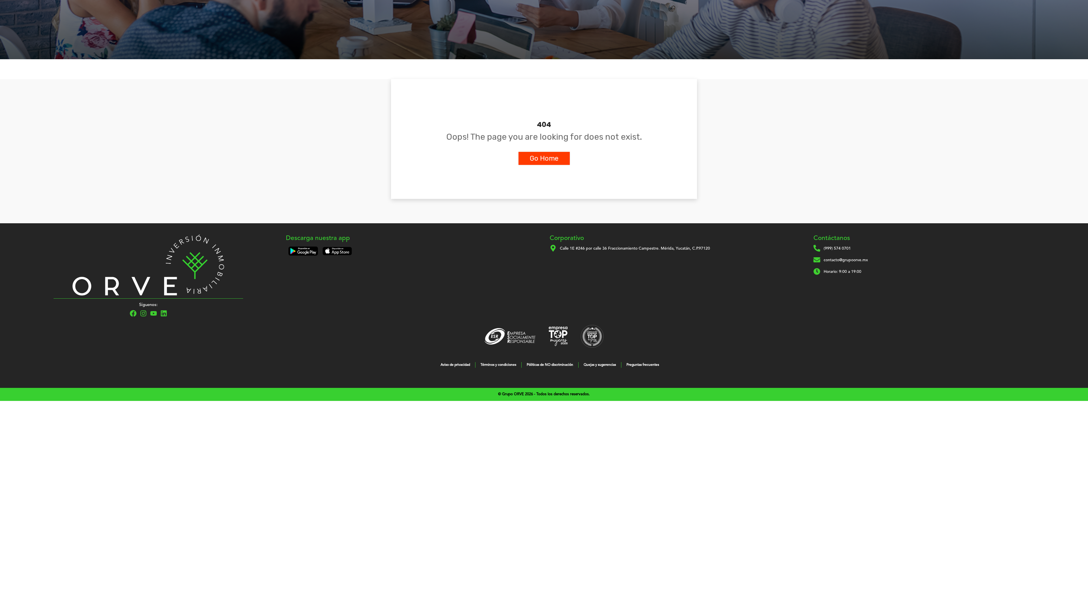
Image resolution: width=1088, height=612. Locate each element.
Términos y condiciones (498, 365)
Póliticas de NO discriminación (550, 365)
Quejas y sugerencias (600, 365)
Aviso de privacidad (455, 365)
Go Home (544, 158)
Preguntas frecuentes (642, 365)
